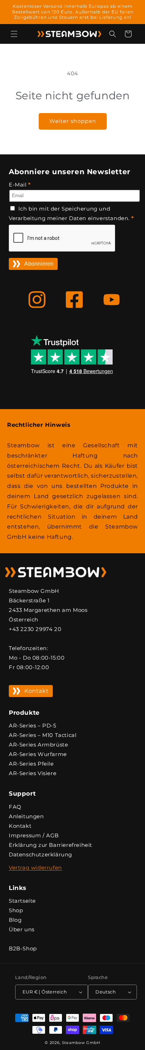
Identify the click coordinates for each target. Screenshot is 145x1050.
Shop (16, 910)
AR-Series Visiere (32, 773)
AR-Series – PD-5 (32, 725)
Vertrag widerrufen (35, 867)
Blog (15, 919)
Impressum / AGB (34, 835)
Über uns (21, 929)
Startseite (22, 900)
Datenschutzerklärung (40, 854)
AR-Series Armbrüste (38, 744)
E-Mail (20, 184)
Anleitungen (26, 816)
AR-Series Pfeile (31, 763)
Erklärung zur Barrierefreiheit (50, 845)
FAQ (15, 806)
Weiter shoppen (72, 121)
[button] (14, 34)
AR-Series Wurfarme (38, 754)
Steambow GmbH (81, 1042)
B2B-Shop (23, 948)
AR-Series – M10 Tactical (42, 735)
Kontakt (36, 691)
